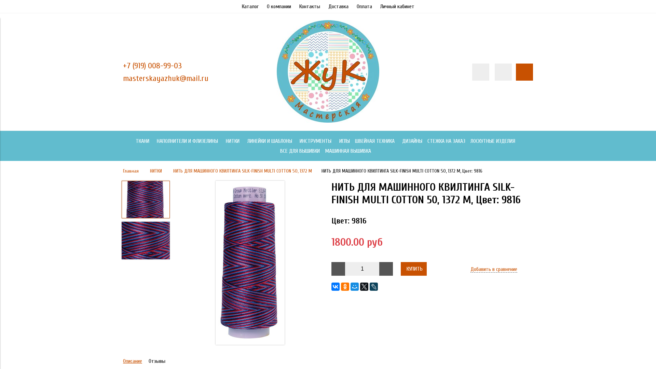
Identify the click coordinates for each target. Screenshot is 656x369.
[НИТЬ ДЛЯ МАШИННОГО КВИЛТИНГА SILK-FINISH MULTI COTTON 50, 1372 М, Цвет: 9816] (250, 263)
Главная (131, 171)
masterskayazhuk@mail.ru (165, 78)
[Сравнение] (503, 72)
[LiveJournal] (374, 287)
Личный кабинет (397, 6)
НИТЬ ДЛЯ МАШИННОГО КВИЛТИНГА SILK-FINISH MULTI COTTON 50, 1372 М (242, 171)
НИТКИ (156, 171)
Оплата (364, 6)
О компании (279, 6)
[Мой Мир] (355, 287)
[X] (364, 287)
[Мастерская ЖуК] (328, 121)
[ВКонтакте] (335, 287)
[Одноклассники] (345, 287)
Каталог (250, 6)
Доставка (338, 6)
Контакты (309, 6)
